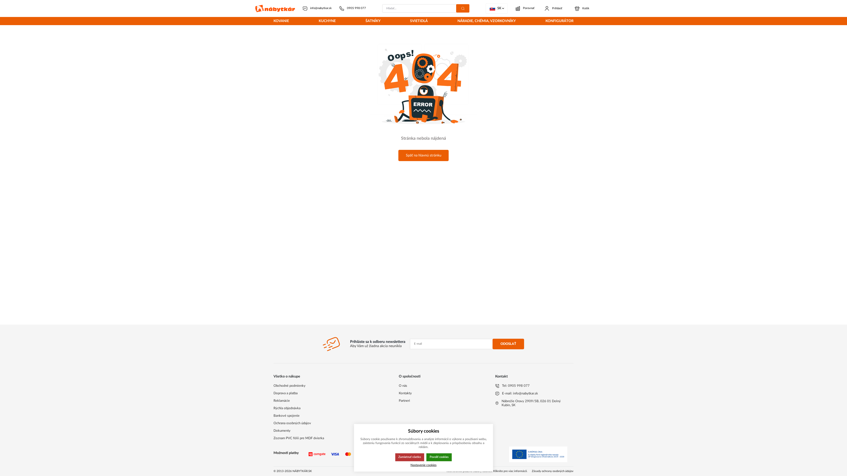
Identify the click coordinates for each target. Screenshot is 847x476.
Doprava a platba (286, 393)
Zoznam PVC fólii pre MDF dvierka (299, 438)
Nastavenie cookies (423, 465)
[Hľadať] (462, 8)
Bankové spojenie (287, 415)
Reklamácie (282, 400)
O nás (403, 385)
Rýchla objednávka (287, 408)
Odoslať (508, 344)
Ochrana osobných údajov (292, 423)
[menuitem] (281, 21)
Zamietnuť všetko (409, 457)
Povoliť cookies (439, 457)
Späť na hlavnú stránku (423, 155)
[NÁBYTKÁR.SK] (275, 8)
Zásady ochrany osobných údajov (552, 471)
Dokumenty (282, 430)
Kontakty (405, 393)
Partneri (404, 400)
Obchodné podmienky (289, 385)
